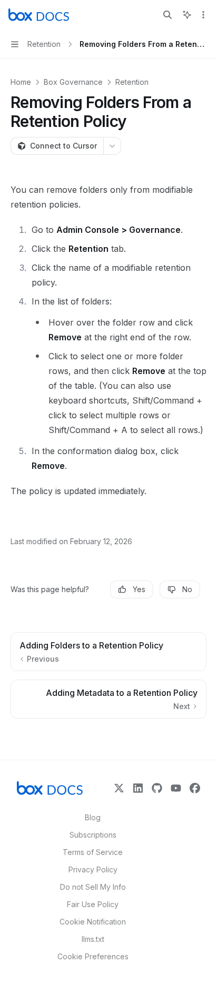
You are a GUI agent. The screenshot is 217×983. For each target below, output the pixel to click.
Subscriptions (93, 834)
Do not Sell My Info (93, 886)
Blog (93, 817)
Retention (132, 81)
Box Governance (73, 81)
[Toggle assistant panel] (187, 14)
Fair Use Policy (93, 904)
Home (21, 81)
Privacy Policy (92, 869)
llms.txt (93, 939)
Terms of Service (93, 852)
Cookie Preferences (93, 956)
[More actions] (203, 14)
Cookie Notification (93, 921)
